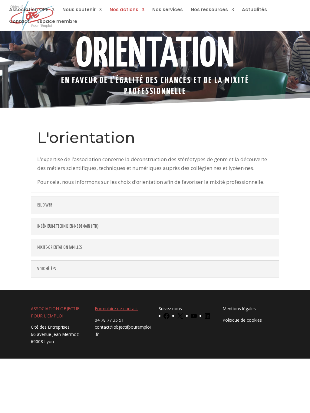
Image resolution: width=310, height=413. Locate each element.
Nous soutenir (79, 10)
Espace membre (57, 21)
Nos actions (124, 10)
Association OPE (28, 10)
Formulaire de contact (116, 308)
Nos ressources (209, 10)
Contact (19, 21)
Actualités (254, 10)
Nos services (167, 10)
